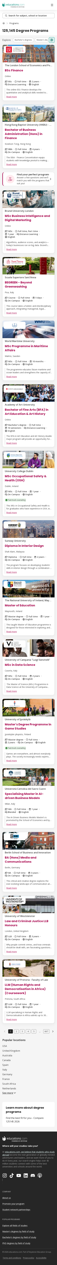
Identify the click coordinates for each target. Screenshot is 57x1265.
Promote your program (13, 1203)
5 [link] (33, 1031)
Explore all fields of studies (14, 1225)
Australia (7, 1055)
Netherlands (9, 1088)
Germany (7, 1074)
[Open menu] (52, 5)
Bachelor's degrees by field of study (19, 1237)
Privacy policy (28, 1258)
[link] (14, 23)
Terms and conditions (12, 1258)
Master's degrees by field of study (18, 1231)
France (6, 1079)
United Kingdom (11, 1050)
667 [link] (46, 1031)
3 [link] (22, 1031)
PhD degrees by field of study (16, 1243)
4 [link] (28, 1031)
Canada (6, 1060)
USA (4, 1046)
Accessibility (41, 1258)
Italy (4, 1069)
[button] (23, 40)
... (39, 1031)
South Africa (9, 1083)
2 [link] (16, 1031)
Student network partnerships (16, 1209)
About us (6, 1197)
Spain (5, 1065)
